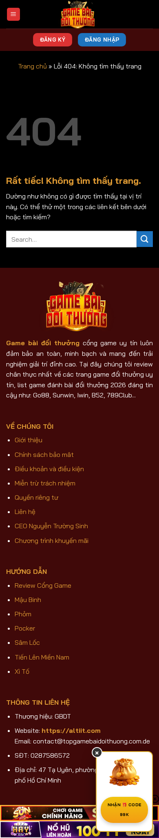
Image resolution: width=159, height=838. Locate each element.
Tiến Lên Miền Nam (42, 657)
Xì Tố (22, 671)
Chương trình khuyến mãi (51, 540)
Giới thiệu (28, 440)
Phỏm (23, 614)
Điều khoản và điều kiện (49, 469)
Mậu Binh (28, 599)
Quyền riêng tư (36, 497)
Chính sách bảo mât (44, 454)
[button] (13, 14)
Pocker (25, 628)
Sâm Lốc (27, 642)
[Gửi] (145, 239)
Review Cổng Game (43, 585)
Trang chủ (32, 66)
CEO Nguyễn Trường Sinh (51, 526)
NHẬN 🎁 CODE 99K (124, 809)
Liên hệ (25, 511)
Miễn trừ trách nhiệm (45, 483)
